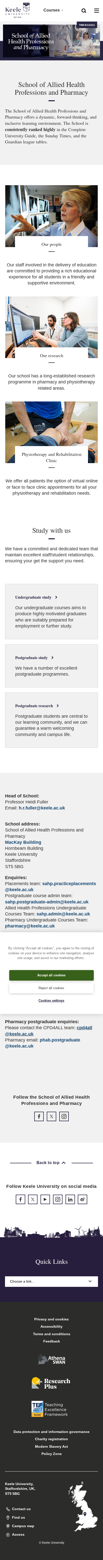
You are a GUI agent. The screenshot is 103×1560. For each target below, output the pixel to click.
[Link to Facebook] (39, 1116)
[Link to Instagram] (64, 1116)
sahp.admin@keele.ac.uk (63, 913)
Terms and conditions (51, 1334)
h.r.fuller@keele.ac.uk (42, 807)
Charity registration (51, 1439)
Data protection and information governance (52, 1432)
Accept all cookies (51, 975)
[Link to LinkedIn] (70, 1199)
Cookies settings (51, 1000)
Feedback (51, 1341)
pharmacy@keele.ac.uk (30, 925)
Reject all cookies (51, 988)
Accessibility (51, 1326)
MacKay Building (23, 842)
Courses (52, 10)
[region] (51, 973)
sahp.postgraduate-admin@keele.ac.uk (46, 901)
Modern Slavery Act (51, 1446)
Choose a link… (22, 1281)
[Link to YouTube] (45, 1199)
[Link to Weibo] (82, 1199)
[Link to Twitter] (51, 1116)
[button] (84, 10)
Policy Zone (52, 1454)
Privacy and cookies (51, 1319)
